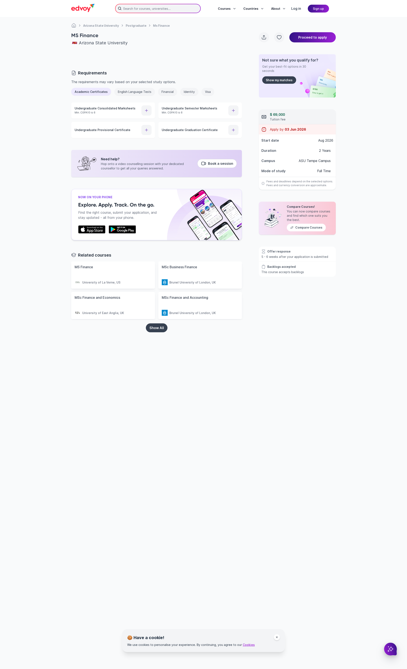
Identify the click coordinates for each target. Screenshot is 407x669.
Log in (296, 8)
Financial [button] (168, 92)
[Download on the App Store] (91, 229)
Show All (156, 328)
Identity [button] (189, 92)
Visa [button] (208, 92)
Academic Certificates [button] (91, 92)
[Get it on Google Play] (122, 229)
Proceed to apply (312, 37)
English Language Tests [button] (134, 92)
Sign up (318, 8)
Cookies (249, 645)
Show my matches (279, 80)
